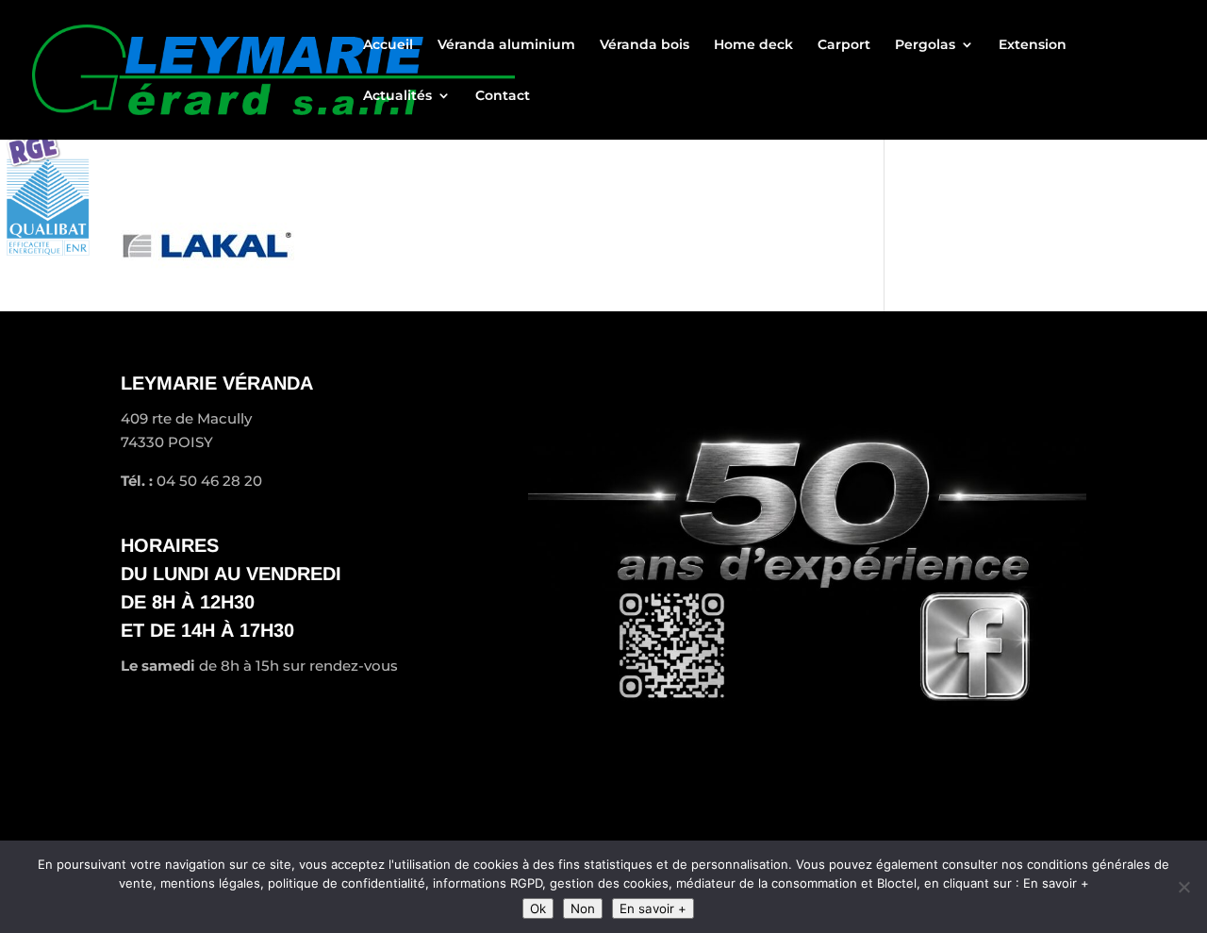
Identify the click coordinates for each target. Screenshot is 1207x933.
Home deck (753, 45)
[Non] (1183, 886)
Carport (844, 45)
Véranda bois (644, 45)
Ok (538, 908)
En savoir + (653, 908)
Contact (502, 96)
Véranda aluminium (506, 45)
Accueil (388, 45)
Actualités (397, 96)
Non (582, 908)
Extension (1032, 45)
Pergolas (925, 45)
